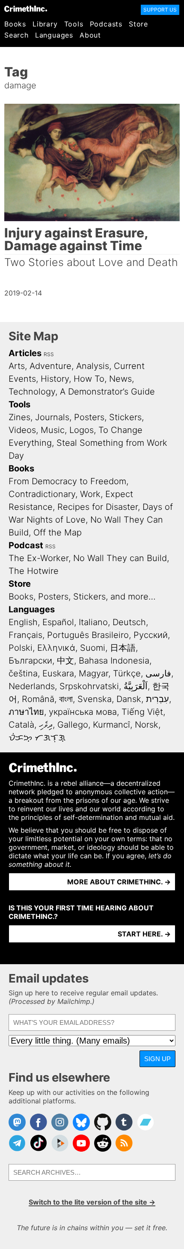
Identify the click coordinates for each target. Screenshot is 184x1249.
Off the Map (57, 532)
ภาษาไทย (26, 712)
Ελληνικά (56, 648)
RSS (49, 354)
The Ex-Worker (38, 558)
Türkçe (127, 673)
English (23, 622)
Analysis (92, 366)
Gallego (72, 725)
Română (38, 699)
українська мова (83, 712)
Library (45, 24)
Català (21, 725)
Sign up (157, 1058)
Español (58, 622)
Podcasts (106, 24)
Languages (54, 35)
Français (25, 635)
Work (90, 494)
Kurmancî (111, 725)
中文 (65, 660)
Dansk (128, 699)
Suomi (92, 648)
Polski (21, 648)
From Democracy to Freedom (67, 481)
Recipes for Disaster (97, 507)
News (120, 379)
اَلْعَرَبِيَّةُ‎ (136, 686)
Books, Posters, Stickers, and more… (82, 596)
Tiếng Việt (142, 712)
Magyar (93, 673)
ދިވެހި (46, 725)
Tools (73, 24)
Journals (52, 417)
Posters (89, 417)
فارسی (158, 673)
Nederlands (32, 686)
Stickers (125, 417)
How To (89, 379)
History (55, 379)
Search (16, 35)
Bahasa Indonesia (114, 660)
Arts (17, 366)
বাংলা (66, 699)
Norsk (146, 725)
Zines (19, 417)
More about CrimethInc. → (119, 882)
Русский (151, 635)
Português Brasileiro (88, 635)
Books (15, 24)
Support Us (160, 9)
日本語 (123, 648)
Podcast (26, 545)
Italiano (93, 622)
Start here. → (144, 934)
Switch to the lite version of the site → (92, 1202)
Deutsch (129, 622)
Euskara (58, 673)
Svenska (94, 699)
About (90, 35)
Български (30, 660)
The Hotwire (34, 571)
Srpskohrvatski (89, 686)
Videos (22, 430)
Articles (25, 353)
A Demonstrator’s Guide (107, 391)
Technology (32, 391)
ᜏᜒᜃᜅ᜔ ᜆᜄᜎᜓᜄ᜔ (37, 737)
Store (138, 24)
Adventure (50, 366)
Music (53, 430)
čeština (23, 673)
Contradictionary (42, 494)
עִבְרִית (157, 699)
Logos (81, 430)
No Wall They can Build (120, 558)
